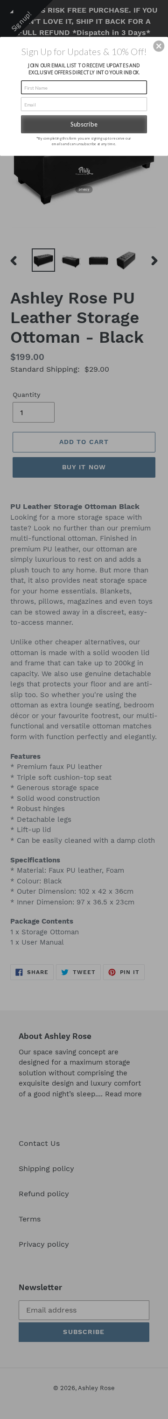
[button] (158, 46)
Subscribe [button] (84, 123)
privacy (84, 189)
